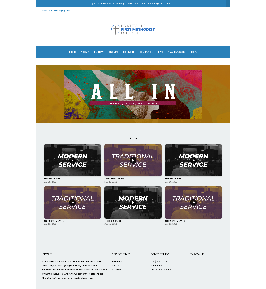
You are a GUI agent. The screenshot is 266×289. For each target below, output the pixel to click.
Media (193, 52)
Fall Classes (176, 52)
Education (146, 52)
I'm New (99, 52)
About (85, 52)
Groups (113, 52)
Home (72, 52)
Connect (129, 52)
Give (160, 52)
